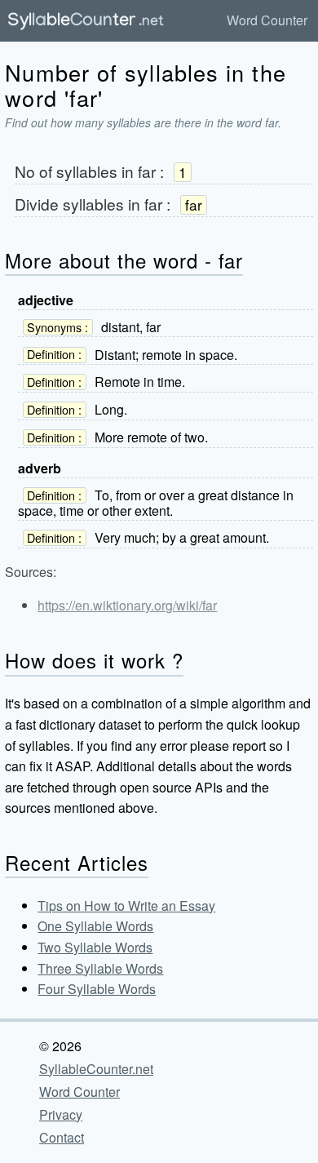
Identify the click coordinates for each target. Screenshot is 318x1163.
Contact (61, 1137)
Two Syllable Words (95, 947)
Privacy (60, 1114)
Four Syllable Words (97, 988)
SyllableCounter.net (96, 1068)
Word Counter (267, 20)
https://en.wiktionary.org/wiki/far (127, 605)
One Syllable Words (95, 926)
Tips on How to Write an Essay (126, 905)
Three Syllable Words (100, 968)
